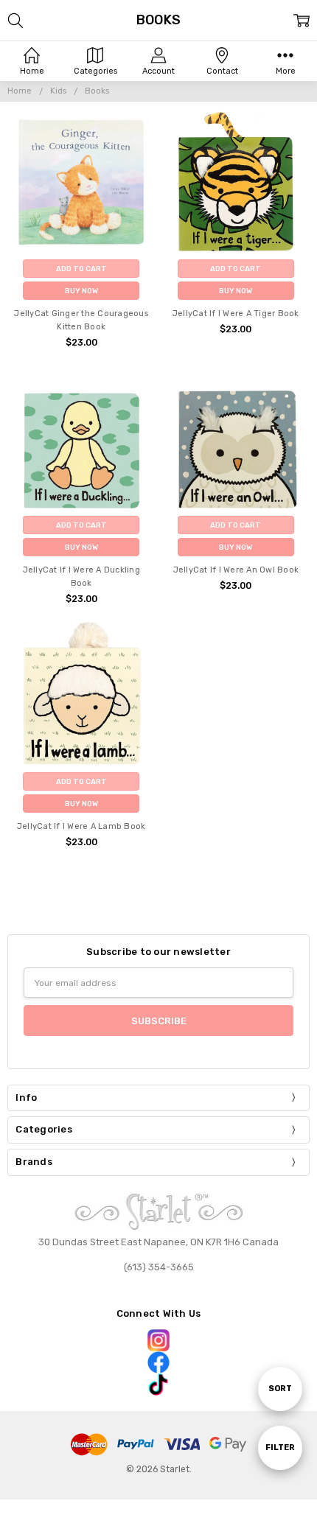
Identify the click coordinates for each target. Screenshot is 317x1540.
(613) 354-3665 (159, 1267)
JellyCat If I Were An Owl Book (236, 570)
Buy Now (81, 291)
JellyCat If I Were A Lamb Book (81, 826)
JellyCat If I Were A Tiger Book (236, 313)
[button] (158, 1340)
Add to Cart (81, 269)
